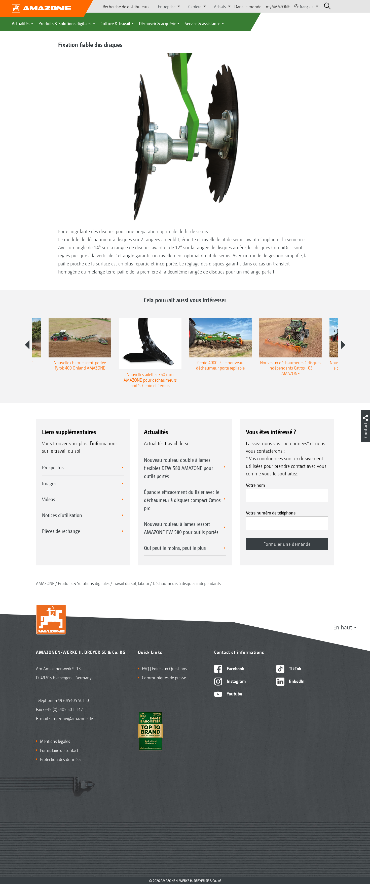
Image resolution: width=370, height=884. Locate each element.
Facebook (235, 668)
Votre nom (255, 484)
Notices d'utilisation (62, 514)
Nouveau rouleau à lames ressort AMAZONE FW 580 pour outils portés (181, 527)
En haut (342, 627)
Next (343, 344)
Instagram (236, 681)
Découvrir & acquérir (157, 23)
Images (49, 483)
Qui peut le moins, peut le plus (175, 547)
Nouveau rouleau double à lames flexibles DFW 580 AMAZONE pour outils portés (178, 467)
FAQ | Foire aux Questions (164, 668)
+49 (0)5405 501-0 (72, 700)
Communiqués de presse (164, 677)
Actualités (20, 23)
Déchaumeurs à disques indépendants (187, 583)
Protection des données (60, 759)
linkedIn (296, 681)
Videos (48, 499)
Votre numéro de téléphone (270, 512)
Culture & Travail (115, 23)
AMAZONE (45, 583)
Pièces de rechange (61, 530)
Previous (27, 344)
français (306, 6)
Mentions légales (55, 741)
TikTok (294, 668)
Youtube (234, 693)
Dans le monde (247, 6)
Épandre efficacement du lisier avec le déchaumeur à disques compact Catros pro (182, 499)
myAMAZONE (278, 6)
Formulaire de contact (59, 750)
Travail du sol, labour (131, 583)
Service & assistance (202, 23)
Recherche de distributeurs (126, 6)
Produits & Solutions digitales (65, 23)
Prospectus (53, 467)
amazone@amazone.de (72, 718)
